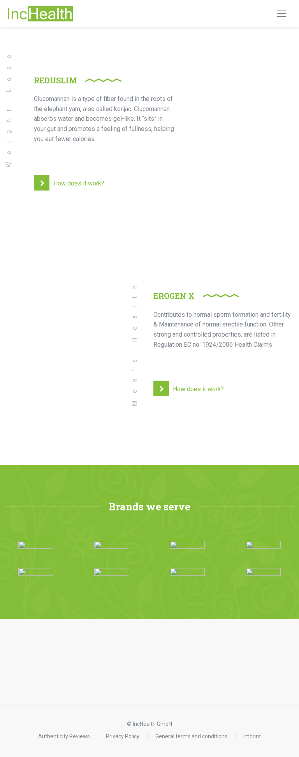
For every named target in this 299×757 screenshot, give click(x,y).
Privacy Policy (122, 736)
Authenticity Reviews (64, 736)
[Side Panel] (281, 13)
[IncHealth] (40, 13)
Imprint (252, 736)
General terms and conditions (191, 736)
